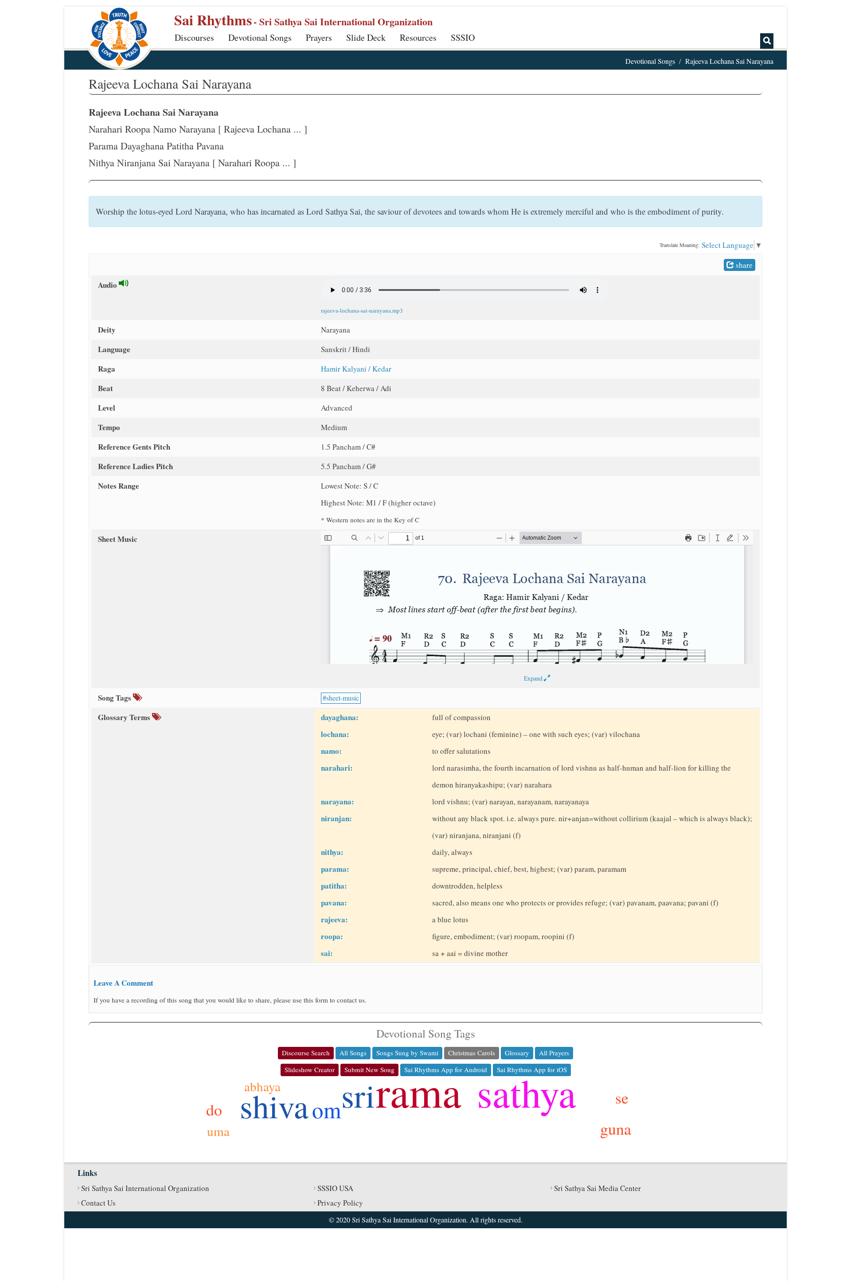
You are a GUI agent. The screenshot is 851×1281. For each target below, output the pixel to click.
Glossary (517, 1052)
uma (218, 1131)
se (621, 1097)
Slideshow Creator (310, 1069)
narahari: (337, 767)
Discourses (194, 37)
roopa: (332, 936)
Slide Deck (366, 37)
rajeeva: (334, 919)
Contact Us (98, 1203)
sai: (327, 953)
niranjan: (336, 818)
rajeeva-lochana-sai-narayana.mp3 (362, 310)
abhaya (262, 1086)
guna (615, 1128)
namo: (331, 750)
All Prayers (554, 1052)
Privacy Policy (340, 1203)
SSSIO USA (335, 1188)
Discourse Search (306, 1052)
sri (358, 1095)
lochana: (335, 734)
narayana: (337, 801)
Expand (534, 678)
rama (418, 1091)
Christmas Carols (471, 1052)
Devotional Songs (260, 37)
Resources (418, 37)
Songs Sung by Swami (407, 1052)
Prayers (319, 37)
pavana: (334, 902)
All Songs (353, 1052)
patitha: (334, 885)
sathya (526, 1092)
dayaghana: (340, 717)
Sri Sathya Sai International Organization (145, 1188)
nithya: (332, 852)
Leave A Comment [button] (123, 982)
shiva (274, 1106)
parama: (335, 868)
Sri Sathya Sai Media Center (597, 1188)
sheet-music (342, 697)
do (214, 1109)
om (326, 1109)
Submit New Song (369, 1069)
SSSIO (463, 37)
